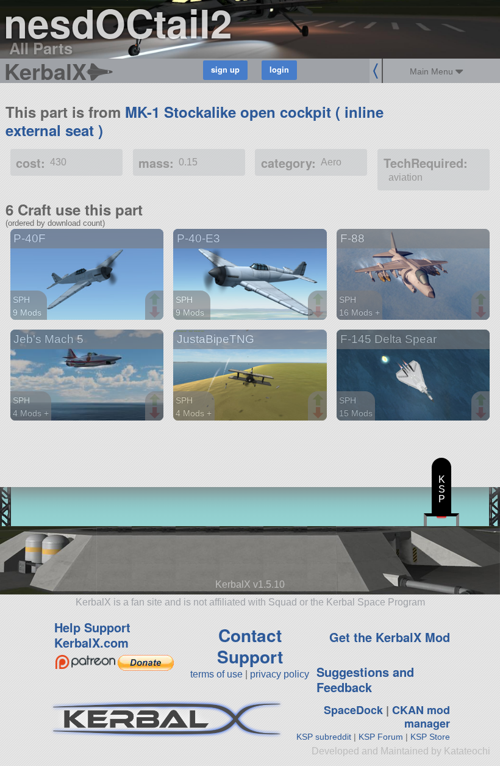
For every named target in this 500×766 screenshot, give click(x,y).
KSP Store (430, 737)
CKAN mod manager (421, 717)
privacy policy (279, 674)
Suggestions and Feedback (365, 679)
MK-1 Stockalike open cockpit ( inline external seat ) (194, 120)
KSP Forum (381, 737)
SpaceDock (353, 710)
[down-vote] (156, 312)
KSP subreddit (323, 737)
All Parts (41, 48)
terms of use (216, 674)
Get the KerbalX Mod (389, 637)
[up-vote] (156, 300)
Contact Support (250, 646)
